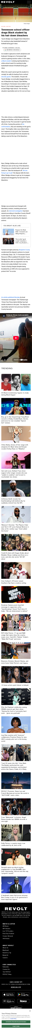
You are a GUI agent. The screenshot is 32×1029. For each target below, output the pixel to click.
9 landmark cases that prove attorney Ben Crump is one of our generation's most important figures (14, 897)
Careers (5, 958)
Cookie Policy (13, 1018)
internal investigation (16, 211)
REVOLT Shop (7, 974)
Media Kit (5, 955)
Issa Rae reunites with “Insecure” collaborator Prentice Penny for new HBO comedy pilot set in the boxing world (14, 738)
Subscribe (6, 967)
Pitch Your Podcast (8, 933)
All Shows (6, 926)
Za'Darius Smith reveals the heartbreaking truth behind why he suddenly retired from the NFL (13, 501)
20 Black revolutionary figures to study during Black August (15, 394)
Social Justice (6, 26)
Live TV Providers (8, 931)
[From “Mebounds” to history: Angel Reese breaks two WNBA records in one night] (16, 806)
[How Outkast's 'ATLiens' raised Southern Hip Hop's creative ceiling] (16, 570)
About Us (5, 948)
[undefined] (8, 232)
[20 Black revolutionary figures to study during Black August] (16, 382)
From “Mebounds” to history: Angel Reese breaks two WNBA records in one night (14, 819)
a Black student (6, 61)
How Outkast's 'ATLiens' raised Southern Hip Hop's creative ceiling (13, 582)
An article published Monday (10, 297)
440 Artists (6, 938)
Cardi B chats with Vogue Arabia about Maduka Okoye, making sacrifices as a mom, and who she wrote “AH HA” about (15, 556)
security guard (6, 77)
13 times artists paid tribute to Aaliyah (15, 685)
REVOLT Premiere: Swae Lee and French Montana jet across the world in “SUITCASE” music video (15, 793)
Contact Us (6, 969)
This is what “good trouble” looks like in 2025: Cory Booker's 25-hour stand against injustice (21, 242)
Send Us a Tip (7, 953)
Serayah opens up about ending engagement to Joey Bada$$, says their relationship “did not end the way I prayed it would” (14, 870)
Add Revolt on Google (13, 49)
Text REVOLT (7, 972)
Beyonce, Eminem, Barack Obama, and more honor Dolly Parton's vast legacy (14, 662)
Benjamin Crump (24, 250)
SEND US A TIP (16, 987)
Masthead (6, 950)
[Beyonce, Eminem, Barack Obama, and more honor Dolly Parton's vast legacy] (16, 650)
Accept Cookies (16, 1026)
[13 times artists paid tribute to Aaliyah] (16, 674)
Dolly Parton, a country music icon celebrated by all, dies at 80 (13, 844)
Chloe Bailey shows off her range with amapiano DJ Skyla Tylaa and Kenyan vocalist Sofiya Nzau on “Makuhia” (14, 447)
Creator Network (8, 936)
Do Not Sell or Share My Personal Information (16, 1021)
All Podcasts (6, 928)
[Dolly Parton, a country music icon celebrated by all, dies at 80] (16, 832)
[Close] (30, 1011)
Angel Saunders (9, 47)
